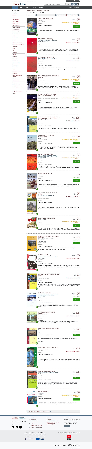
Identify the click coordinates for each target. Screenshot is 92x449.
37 (73, 15)
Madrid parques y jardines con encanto (46, 312)
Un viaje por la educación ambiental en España (48, 274)
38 (75, 15)
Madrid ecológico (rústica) (45, 39)
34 (68, 15)
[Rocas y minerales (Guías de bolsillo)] (32, 357)
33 (66, 15)
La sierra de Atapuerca (44, 293)
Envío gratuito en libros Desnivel (31, 1)
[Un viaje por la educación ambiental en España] (32, 281)
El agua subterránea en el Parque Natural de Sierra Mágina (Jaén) (47, 94)
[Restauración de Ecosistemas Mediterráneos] (32, 142)
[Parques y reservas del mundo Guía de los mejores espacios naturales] (32, 379)
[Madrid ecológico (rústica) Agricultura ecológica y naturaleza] (32, 45)
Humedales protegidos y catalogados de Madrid (48, 236)
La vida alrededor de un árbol (46, 218)
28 (57, 15)
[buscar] (72, 4)
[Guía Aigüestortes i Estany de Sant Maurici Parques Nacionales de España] (32, 203)
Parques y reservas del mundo (46, 371)
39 (76, 15)
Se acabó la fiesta (43, 254)
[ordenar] (36, 15)
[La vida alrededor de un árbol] (32, 222)
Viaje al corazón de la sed (45, 173)
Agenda (68, 1)
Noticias (72, 1)
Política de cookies (50, 424)
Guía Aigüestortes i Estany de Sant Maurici (47, 193)
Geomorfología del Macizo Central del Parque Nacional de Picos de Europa (48, 117)
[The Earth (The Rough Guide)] (32, 26)
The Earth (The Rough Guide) (45, 19)
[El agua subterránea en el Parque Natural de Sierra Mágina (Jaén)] (32, 103)
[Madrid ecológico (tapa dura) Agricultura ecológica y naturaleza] (32, 64)
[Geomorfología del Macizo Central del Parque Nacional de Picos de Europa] (32, 124)
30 (61, 15)
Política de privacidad (51, 423)
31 (62, 15)
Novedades (14, 13)
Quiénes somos (15, 1)
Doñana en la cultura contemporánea (48, 328)
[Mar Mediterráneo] (32, 398)
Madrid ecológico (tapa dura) (46, 57)
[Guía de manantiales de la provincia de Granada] (32, 82)
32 (64, 15)
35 (69, 15)
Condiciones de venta (21, 1)
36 (71, 15)
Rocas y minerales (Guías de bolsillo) (48, 347)
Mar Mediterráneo (43, 392)
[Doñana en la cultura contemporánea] (32, 335)
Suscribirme (67, 425)
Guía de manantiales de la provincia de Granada (48, 76)
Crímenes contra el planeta (45, 154)
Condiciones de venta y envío (52, 420)
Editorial (77, 1)
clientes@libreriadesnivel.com (36, 425)
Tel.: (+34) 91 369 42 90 (34, 423)
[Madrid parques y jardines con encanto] (32, 316)
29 (59, 15)
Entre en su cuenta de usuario (73, 7)
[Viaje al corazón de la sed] (32, 181)
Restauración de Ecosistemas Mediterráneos (46, 136)
